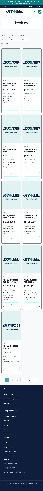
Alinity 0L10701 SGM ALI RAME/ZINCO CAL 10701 (10, 150)
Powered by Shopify (21, 483)
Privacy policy (33, 483)
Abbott (6, 421)
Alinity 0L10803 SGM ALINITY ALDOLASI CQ (30, 217)
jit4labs (12, 483)
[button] (2, 12)
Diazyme (7, 430)
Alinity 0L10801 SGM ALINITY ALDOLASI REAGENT (30, 150)
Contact (7, 442)
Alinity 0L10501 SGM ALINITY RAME (9, 84)
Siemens (7, 425)
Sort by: (4, 39)
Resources (7, 403)
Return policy (8, 447)
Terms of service (10, 452)
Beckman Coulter (10, 416)
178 (29, 380)
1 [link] (7, 380)
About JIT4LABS (9, 394)
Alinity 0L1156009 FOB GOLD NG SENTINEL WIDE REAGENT (10, 281)
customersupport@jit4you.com (15, 472)
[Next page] (35, 380)
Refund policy (16, 486)
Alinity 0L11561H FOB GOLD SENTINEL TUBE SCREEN (31, 281)
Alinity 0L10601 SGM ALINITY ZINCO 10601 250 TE (31, 84)
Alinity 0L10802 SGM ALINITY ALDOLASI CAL (9, 217)
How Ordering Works (11, 399)
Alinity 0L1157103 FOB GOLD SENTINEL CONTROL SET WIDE (10, 347)
